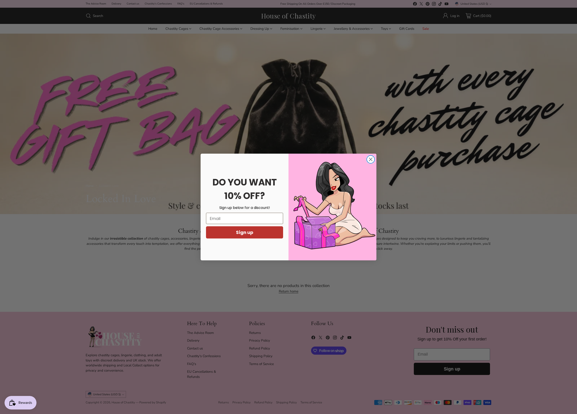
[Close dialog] (371, 159)
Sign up (244, 232)
